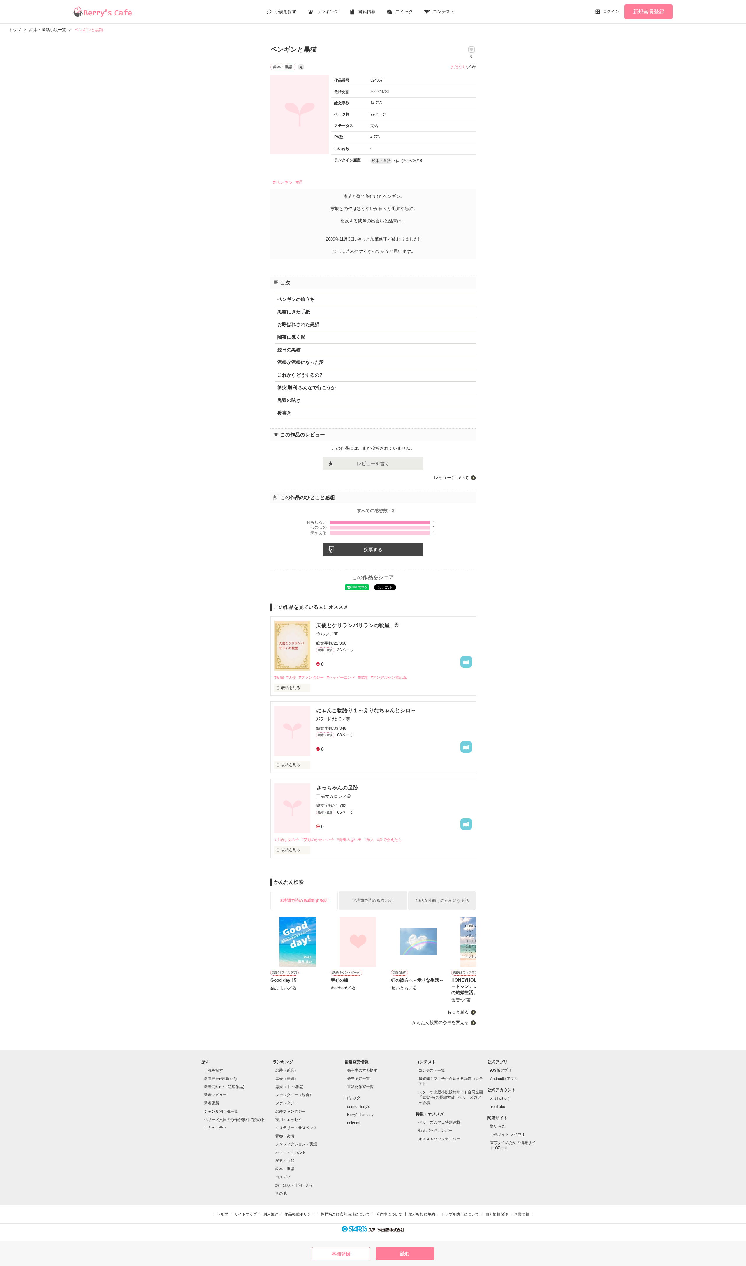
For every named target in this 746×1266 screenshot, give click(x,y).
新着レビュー (215, 1095)
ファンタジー (286, 1103)
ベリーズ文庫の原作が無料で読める (234, 1119)
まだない (458, 66)
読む (405, 1253)
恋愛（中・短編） (290, 1087)
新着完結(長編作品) (220, 1078)
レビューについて (451, 477)
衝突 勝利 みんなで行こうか (306, 387)
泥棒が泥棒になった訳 (300, 362)
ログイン (611, 11)
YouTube (497, 1106)
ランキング (327, 11)
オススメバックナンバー (439, 1139)
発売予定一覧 (358, 1078)
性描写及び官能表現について (345, 1214)
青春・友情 (284, 1136)
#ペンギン (283, 182)
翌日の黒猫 (289, 349)
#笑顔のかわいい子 (318, 839)
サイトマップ (245, 1214)
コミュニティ (215, 1128)
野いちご (497, 1126)
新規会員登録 (648, 12)
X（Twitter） (500, 1098)
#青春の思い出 (349, 839)
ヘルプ (222, 1214)
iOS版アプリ (501, 1070)
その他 (281, 1193)
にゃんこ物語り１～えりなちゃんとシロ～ (366, 710)
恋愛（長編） (286, 1078)
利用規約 (270, 1214)
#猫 (299, 182)
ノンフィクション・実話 (296, 1144)
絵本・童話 (284, 1169)
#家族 (363, 677)
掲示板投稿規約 (422, 1214)
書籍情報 (367, 11)
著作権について (389, 1214)
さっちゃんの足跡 (337, 788)
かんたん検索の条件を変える (440, 1022)
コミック (404, 11)
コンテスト (444, 11)
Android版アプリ (504, 1078)
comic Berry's (358, 1106)
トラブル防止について (460, 1214)
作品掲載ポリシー (299, 1214)
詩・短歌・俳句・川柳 (294, 1185)
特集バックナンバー (435, 1130)
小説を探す (286, 11)
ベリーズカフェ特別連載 (439, 1122)
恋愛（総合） (286, 1070)
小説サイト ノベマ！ (507, 1134)
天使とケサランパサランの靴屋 (353, 625)
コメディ (283, 1177)
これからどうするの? (299, 375)
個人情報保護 (496, 1214)
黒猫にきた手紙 (293, 311)
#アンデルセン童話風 (389, 677)
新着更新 (211, 1103)
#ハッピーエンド (341, 677)
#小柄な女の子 (286, 839)
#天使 (291, 677)
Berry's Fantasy (360, 1114)
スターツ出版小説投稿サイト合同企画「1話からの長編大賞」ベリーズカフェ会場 (450, 1097)
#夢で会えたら (389, 839)
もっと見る (458, 1011)
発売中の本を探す (362, 1070)
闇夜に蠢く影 (291, 337)
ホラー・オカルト (290, 1152)
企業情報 (521, 1214)
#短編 (279, 677)
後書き (284, 412)
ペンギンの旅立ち (296, 299)
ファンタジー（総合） (294, 1095)
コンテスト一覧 (431, 1070)
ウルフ (322, 634)
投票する (373, 549)
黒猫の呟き (289, 400)
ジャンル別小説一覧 (221, 1111)
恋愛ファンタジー (290, 1111)
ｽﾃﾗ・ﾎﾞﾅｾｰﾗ (329, 719)
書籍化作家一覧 (360, 1087)
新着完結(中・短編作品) (224, 1087)
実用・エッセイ (288, 1119)
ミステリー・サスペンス (296, 1128)
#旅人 (369, 839)
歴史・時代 (284, 1160)
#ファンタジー (311, 677)
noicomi (353, 1123)
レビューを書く (373, 463)
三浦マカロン (329, 796)
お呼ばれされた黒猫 (298, 324)
